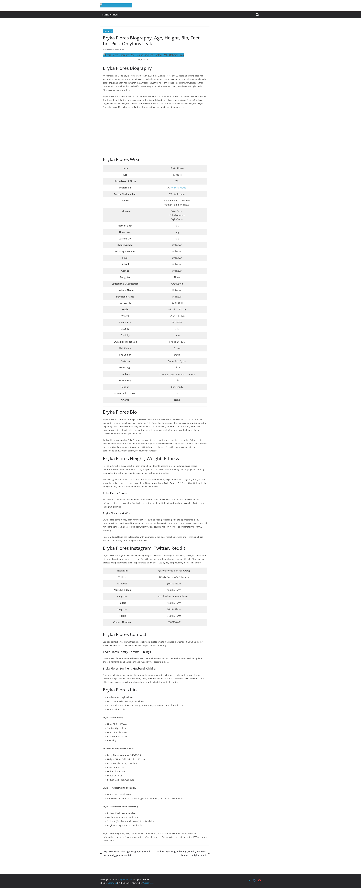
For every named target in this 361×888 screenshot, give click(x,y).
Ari (123, 49)
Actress (175, 187)
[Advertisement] (155, 133)
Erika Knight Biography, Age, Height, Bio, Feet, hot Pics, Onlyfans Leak (181, 853)
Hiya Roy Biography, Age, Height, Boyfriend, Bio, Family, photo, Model (127, 853)
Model (183, 187)
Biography (108, 31)
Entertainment (110, 14)
